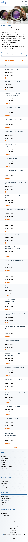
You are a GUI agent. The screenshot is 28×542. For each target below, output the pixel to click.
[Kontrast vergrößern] (26, 1)
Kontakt (3, 462)
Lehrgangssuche (5, 500)
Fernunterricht (5, 481)
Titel (6, 66)
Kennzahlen (4, 468)
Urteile (3, 473)
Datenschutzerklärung (13, 526)
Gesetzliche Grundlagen (7, 466)
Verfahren (3, 485)
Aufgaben (3, 456)
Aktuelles (3, 471)
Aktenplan (4, 460)
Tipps (2, 504)
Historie (3, 464)
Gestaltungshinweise (6, 487)
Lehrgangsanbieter (6, 498)
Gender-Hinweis (13, 532)
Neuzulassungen (5, 515)
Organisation (4, 458)
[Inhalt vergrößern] (22, 1)
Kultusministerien (13, 528)
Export (15, 447)
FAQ (2, 488)
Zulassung (4, 483)
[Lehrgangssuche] (15, 1)
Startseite (13, 521)
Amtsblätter (4, 513)
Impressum (13, 530)
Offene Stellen (5, 470)
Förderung (4, 502)
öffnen (8, 78)
